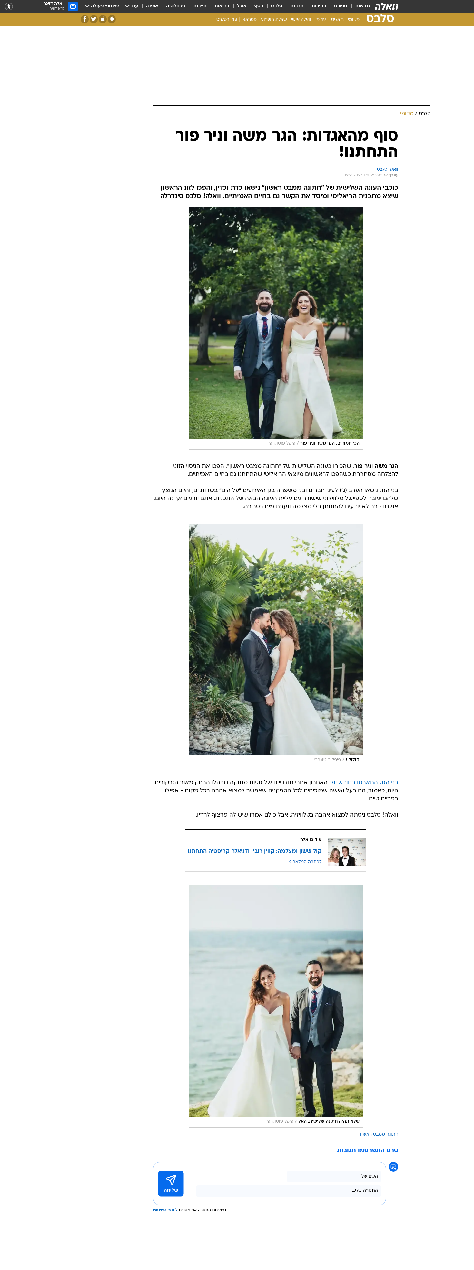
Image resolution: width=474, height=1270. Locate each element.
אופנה (152, 6)
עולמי (320, 20)
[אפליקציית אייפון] (103, 19)
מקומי (354, 20)
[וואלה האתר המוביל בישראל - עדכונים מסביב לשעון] (386, 6)
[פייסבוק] (85, 19)
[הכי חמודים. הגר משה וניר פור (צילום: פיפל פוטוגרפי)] (276, 328)
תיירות (200, 6)
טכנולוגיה (175, 6)
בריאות (221, 6)
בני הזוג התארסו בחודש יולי (363, 783)
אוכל (242, 6)
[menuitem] (358, 6)
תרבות (297, 6)
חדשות (362, 6)
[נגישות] (9, 7)
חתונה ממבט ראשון (379, 1134)
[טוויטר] (94, 19)
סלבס (276, 6)
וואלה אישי (301, 20)
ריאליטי (337, 20)
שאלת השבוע (274, 20)
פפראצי (249, 20)
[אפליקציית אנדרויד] (112, 19)
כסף (258, 6)
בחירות (318, 6)
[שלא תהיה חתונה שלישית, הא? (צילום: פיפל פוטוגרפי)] (276, 1006)
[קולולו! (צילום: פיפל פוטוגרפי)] (276, 645)
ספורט (340, 6)
